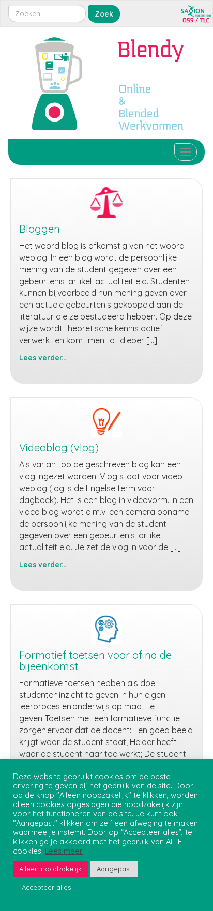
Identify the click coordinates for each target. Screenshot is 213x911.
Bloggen (39, 228)
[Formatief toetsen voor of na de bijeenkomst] (106, 628)
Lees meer (64, 851)
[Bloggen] (106, 202)
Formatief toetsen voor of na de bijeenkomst (95, 660)
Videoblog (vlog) (59, 447)
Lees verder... (42, 357)
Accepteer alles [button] (46, 887)
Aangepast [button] (114, 868)
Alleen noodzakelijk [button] (50, 868)
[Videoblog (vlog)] (106, 421)
